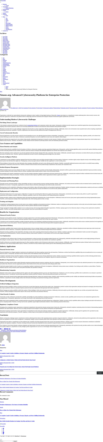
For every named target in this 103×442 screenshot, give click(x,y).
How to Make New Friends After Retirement (10, 381)
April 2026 (5, 39)
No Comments (24, 108)
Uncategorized (9, 29)
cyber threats (39, 108)
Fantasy (7, 28)
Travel (4, 81)
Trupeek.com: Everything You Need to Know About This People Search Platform (19, 366)
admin (3, 345)
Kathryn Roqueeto (4, 356)
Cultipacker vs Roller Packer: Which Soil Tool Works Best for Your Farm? (18, 360)
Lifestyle (5, 14)
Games (4, 10)
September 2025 (6, 48)
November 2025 (6, 45)
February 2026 (6, 41)
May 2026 (5, 37)
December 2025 (6, 44)
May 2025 (5, 53)
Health (4, 13)
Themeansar (23, 436)
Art (6, 21)
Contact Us (5, 30)
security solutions (91, 108)
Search (1, 370)
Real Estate (8, 23)
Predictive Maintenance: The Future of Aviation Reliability (13, 378)
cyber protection (32, 108)
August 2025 (6, 49)
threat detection (99, 108)
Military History (9, 25)
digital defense (57, 108)
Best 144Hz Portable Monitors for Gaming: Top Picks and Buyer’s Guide (16, 387)
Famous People (9, 24)
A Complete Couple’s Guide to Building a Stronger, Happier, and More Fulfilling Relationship (22, 353)
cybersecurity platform (48, 108)
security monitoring (82, 108)
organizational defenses (32, 125)
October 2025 (6, 46)
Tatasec (58, 115)
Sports (7, 11)
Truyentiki (2, 426)
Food (7, 15)
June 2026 (5, 36)
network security (73, 108)
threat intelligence (4, 109)
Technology (5, 6)
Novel (7, 27)
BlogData (17, 436)
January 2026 (6, 43)
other (7, 19)
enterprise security (65, 108)
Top (6, 18)
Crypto (7, 5)
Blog (4, 16)
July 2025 (5, 50)
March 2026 (5, 40)
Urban (7, 20)
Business (5, 4)
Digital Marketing (9, 8)
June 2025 (5, 51)
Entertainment (6, 9)
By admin (13, 108)
